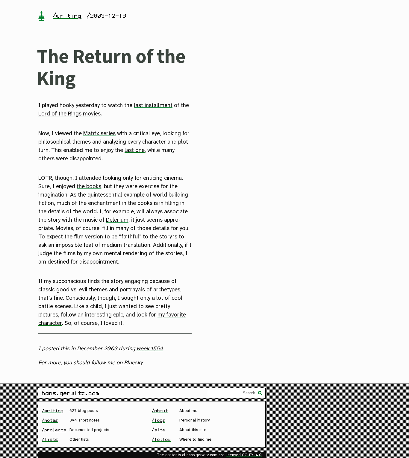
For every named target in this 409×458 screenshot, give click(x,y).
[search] (260, 394)
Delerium (117, 220)
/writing (67, 16)
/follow (161, 439)
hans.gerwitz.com (70, 393)
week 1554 (150, 349)
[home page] (41, 16)
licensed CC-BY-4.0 (244, 455)
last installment (153, 106)
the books (89, 187)
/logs (158, 420)
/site (158, 429)
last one (135, 150)
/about (160, 410)
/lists (50, 439)
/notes (50, 420)
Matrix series (99, 134)
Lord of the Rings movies (69, 114)
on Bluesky (129, 363)
